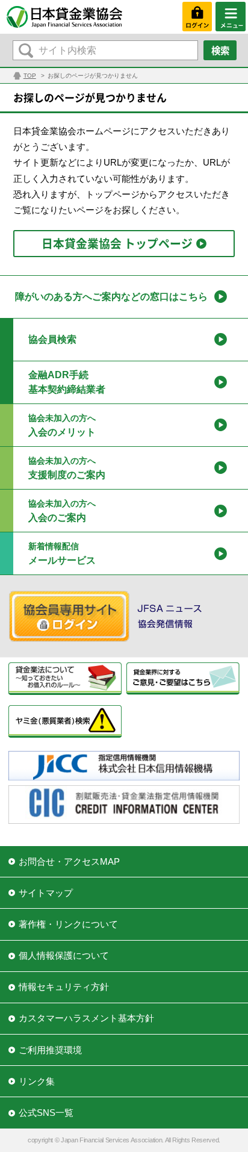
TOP (29, 75)
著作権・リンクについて (68, 924)
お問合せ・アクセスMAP (69, 861)
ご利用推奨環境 (50, 1050)
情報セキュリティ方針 (64, 987)
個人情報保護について (64, 955)
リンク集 (37, 1081)
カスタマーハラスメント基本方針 (86, 1018)
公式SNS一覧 (46, 1112)
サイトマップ (46, 893)
